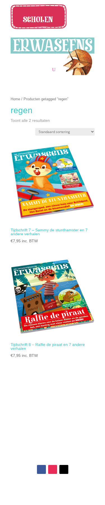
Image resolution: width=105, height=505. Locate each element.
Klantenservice (73, 403)
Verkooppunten (31, 403)
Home (15, 99)
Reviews (31, 410)
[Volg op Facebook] (41, 469)
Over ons (32, 417)
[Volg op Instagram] (52, 469)
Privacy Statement (73, 430)
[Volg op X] (63, 469)
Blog (32, 424)
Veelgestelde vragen (73, 410)
